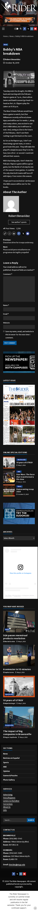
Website (6, 323)
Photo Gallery (9, 780)
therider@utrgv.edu (17, 864)
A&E (19, 471)
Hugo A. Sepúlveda (11, 737)
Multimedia (22, 459)
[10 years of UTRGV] (19, 686)
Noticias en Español (11, 758)
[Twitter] (28, 28)
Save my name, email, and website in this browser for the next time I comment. (19, 334)
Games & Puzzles (10, 775)
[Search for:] (15, 820)
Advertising (7, 795)
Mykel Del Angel (10, 703)
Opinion (6, 771)
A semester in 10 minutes (17, 669)
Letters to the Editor (11, 801)
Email (6, 314)
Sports (6, 762)
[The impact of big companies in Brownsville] (19, 717)
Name (6, 305)
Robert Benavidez (12, 59)
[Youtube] (35, 28)
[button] (3, 28)
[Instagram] (31, 28)
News (5, 44)
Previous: (18, 241)
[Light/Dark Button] (16, 29)
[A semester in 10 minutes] (19, 655)
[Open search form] (20, 28)
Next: (16, 249)
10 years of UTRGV (9, 462)
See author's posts (19, 222)
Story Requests (9, 798)
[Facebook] (24, 28)
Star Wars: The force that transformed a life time (9, 476)
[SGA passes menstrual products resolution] (19, 621)
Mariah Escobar (10, 641)
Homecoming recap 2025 (9, 490)
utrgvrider (17, 595)
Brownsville (9, 725)
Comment (7, 274)
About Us (6, 807)
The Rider (8, 595)
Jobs (5, 810)
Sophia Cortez (9, 672)
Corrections (8, 804)
